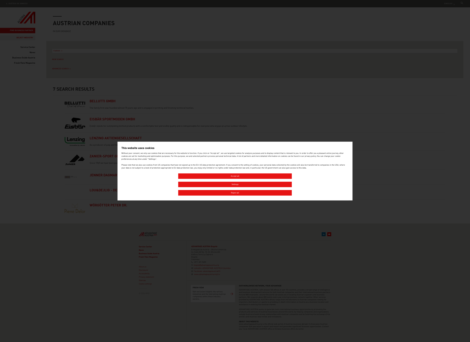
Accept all (235, 176)
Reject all (235, 193)
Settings (235, 185)
